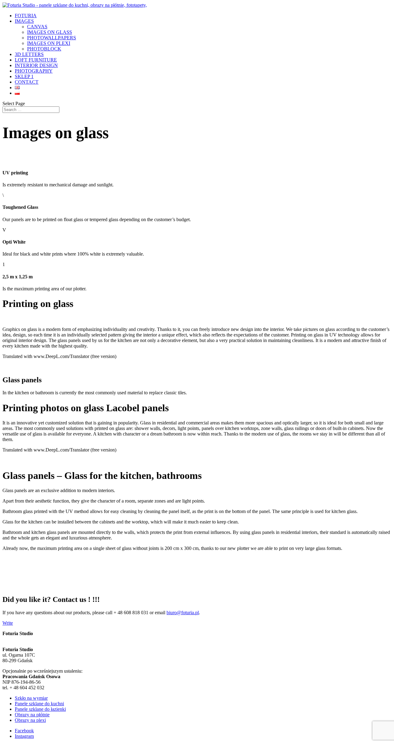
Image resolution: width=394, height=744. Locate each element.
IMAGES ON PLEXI (48, 43)
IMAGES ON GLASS (49, 32)
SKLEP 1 (24, 76)
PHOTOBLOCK (44, 48)
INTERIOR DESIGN (36, 65)
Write (7, 623)
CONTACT (26, 82)
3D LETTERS (29, 54)
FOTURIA (26, 15)
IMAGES (24, 21)
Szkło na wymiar (31, 698)
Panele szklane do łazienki (40, 709)
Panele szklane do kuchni (39, 703)
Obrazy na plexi (30, 720)
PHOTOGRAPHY (34, 71)
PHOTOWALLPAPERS (51, 37)
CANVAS (37, 26)
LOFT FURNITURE (36, 59)
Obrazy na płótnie (32, 714)
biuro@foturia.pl (183, 612)
